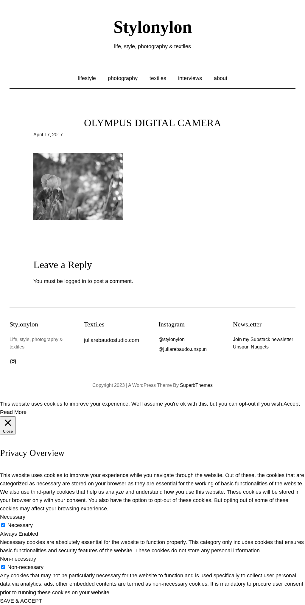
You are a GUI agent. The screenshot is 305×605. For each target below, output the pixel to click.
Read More (13, 412)
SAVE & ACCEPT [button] (21, 601)
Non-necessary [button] (18, 559)
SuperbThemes (196, 385)
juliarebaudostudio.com (111, 340)
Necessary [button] (12, 517)
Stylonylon (152, 27)
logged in (75, 281)
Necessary (20, 525)
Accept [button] (292, 404)
